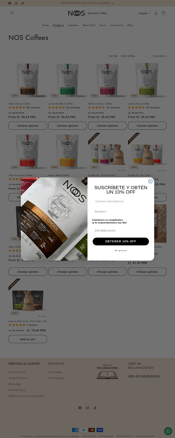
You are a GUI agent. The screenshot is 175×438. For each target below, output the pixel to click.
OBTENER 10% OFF (120, 241)
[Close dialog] (150, 181)
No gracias (121, 250)
